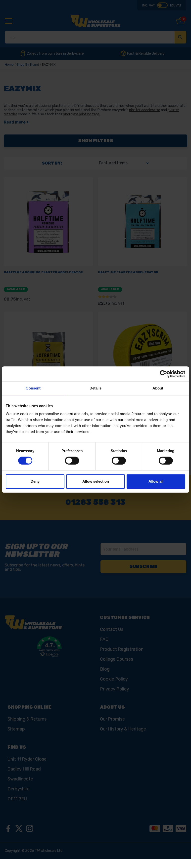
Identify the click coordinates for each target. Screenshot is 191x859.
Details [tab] (96, 388)
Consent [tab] (33, 388)
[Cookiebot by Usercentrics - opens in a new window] (163, 374)
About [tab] (157, 388)
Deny (35, 481)
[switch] (72, 461)
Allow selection (95, 481)
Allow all (155, 481)
